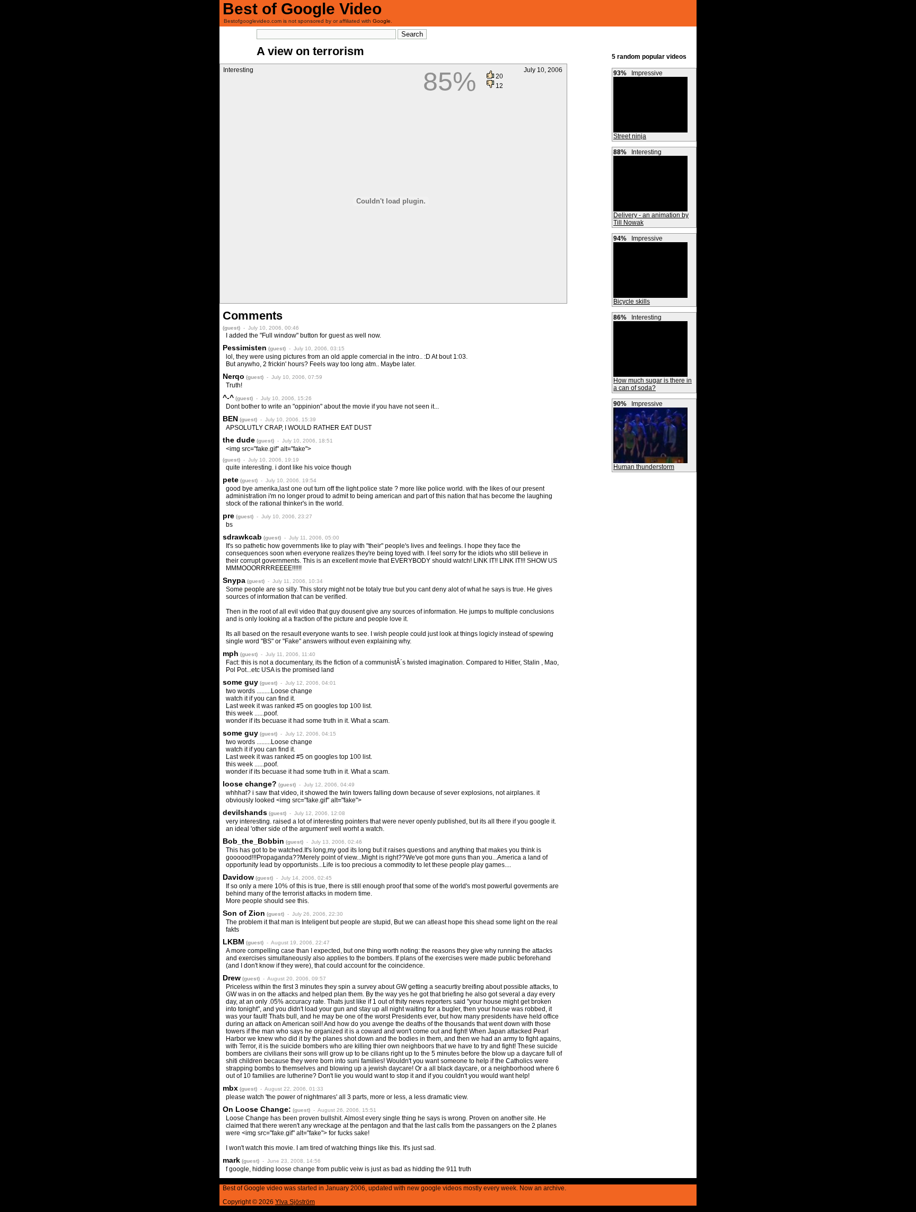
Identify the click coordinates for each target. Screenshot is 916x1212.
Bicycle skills (631, 301)
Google (382, 21)
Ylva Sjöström (295, 1202)
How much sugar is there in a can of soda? (652, 384)
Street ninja (629, 136)
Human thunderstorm (643, 467)
